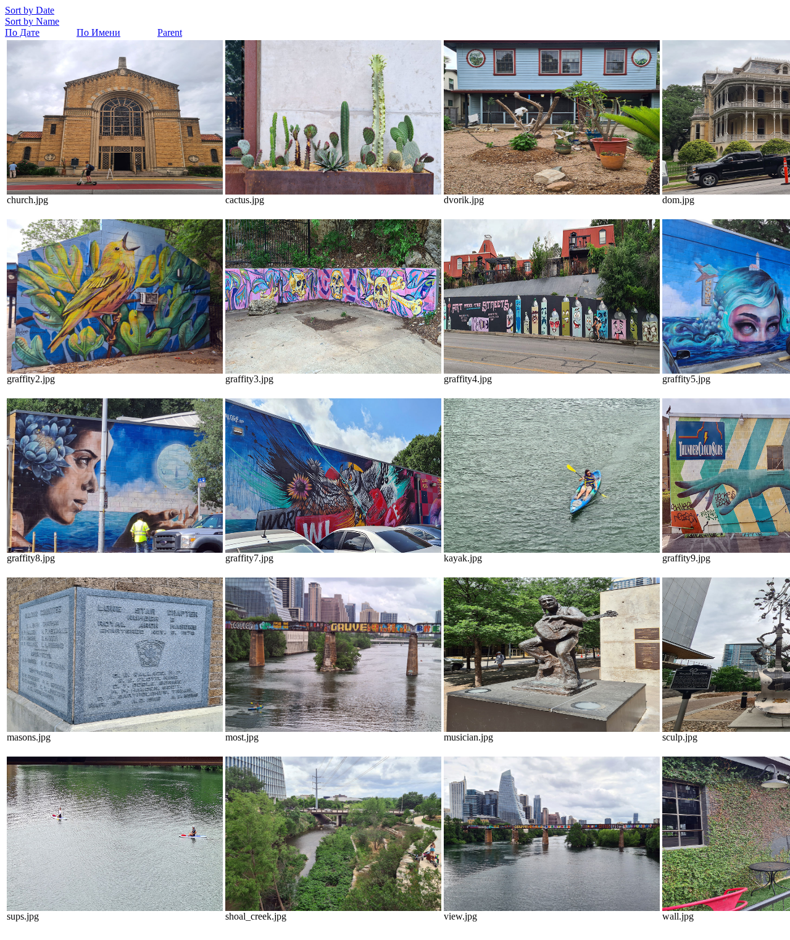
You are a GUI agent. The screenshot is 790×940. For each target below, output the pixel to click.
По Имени (98, 32)
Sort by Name (32, 21)
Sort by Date (29, 10)
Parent (169, 32)
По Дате (22, 32)
